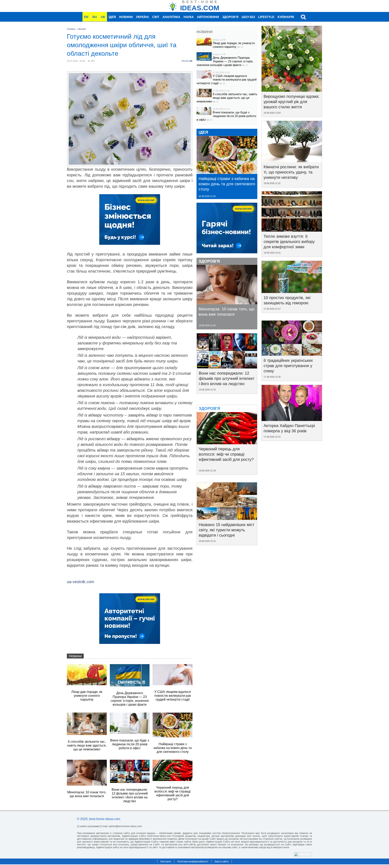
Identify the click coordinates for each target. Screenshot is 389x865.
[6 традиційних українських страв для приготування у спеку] (292, 354)
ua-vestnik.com (80, 582)
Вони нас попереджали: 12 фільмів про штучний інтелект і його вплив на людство (226, 378)
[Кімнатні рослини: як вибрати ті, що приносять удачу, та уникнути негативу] (292, 161)
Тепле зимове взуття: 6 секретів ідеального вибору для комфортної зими (289, 241)
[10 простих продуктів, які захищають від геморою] (292, 291)
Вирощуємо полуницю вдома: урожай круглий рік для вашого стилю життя (292, 101)
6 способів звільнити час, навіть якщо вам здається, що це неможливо (227, 97)
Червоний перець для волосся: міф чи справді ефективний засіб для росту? (226, 454)
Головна (71, 29)
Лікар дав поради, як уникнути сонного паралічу (234, 44)
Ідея (112, 17)
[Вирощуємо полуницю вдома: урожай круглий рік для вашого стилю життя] (292, 90)
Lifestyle (266, 17)
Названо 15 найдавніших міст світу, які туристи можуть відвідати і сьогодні (226, 529)
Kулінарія (286, 17)
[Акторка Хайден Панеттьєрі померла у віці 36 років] (292, 419)
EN (86, 17)
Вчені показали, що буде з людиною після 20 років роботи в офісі (226, 116)
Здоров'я (230, 17)
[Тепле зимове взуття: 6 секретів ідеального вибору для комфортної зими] (292, 230)
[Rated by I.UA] (303, 855)
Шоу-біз (248, 17)
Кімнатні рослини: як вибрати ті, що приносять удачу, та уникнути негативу (291, 172)
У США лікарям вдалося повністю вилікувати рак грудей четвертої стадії (226, 79)
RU (94, 17)
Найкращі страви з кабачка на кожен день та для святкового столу (227, 183)
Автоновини (208, 17)
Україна (142, 17)
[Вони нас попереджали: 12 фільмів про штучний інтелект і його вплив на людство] (227, 367)
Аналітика (171, 17)
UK (103, 17)
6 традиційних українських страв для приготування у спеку (288, 365)
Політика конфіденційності (192, 861)
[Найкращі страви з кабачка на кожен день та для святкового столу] (227, 172)
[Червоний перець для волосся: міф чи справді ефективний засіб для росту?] (227, 443)
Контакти (165, 861)
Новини (126, 17)
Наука (189, 17)
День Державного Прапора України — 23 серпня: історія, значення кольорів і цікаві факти (225, 61)
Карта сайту (222, 861)
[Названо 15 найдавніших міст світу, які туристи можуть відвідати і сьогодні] (227, 518)
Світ (155, 17)
